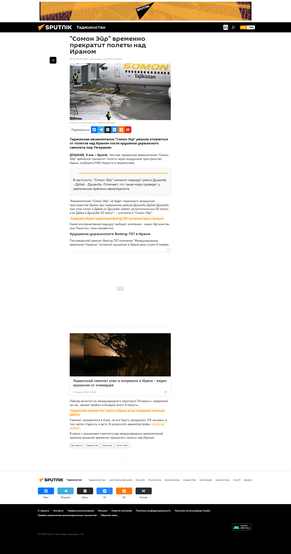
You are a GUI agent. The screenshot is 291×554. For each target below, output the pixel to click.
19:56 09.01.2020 (79, 59)
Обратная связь (109, 515)
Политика (154, 479)
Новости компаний (121, 510)
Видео (248, 479)
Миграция (206, 479)
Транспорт (107, 445)
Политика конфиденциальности (153, 510)
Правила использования (81, 510)
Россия (140, 479)
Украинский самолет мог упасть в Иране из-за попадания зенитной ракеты (117, 412)
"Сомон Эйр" (122, 445)
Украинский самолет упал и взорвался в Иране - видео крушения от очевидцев (120, 382)
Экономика (172, 479)
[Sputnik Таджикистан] (56, 31)
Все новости (77, 445)
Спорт (237, 479)
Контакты (58, 510)
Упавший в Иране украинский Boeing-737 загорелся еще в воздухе (117, 218)
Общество (189, 479)
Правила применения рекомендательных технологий (67, 515)
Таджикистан (93, 445)
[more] (165, 391)
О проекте (43, 510)
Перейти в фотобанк (106, 122)
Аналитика (223, 479)
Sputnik (75, 122)
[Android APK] (241, 527)
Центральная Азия (120, 479)
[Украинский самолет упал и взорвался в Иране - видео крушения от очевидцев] (120, 354)
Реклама (102, 510)
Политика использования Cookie (192, 510)
